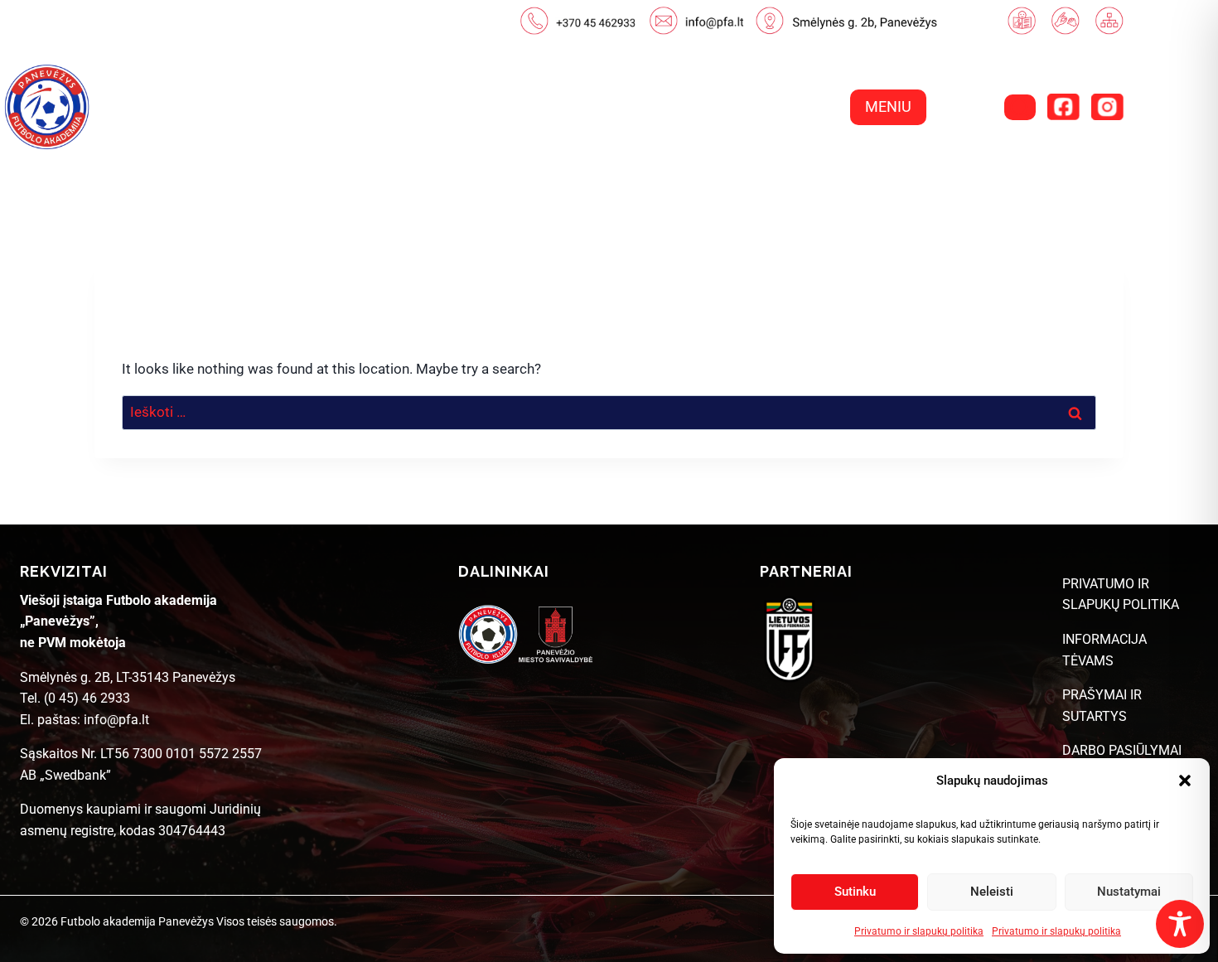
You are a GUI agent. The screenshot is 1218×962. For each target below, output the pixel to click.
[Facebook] (1063, 107)
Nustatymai (1129, 891)
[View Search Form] (1020, 107)
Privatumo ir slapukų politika (919, 931)
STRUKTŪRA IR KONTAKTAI (946, 170)
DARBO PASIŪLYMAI (1122, 750)
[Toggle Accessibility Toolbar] (1180, 924)
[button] (1185, 780)
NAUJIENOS (568, 170)
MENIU (888, 106)
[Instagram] (1107, 107)
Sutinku (855, 891)
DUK (1093, 170)
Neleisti (991, 891)
